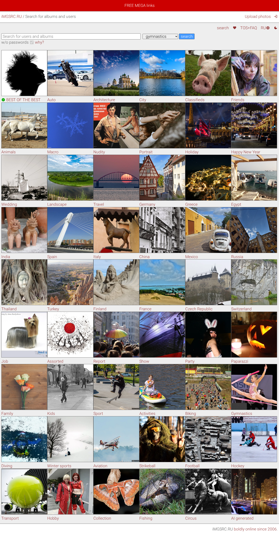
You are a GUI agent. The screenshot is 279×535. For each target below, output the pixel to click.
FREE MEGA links (140, 5)
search (223, 28)
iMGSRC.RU (11, 16)
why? (39, 42)
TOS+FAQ (248, 28)
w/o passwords (15, 42)
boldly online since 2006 (255, 529)
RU (265, 28)
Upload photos (258, 16)
